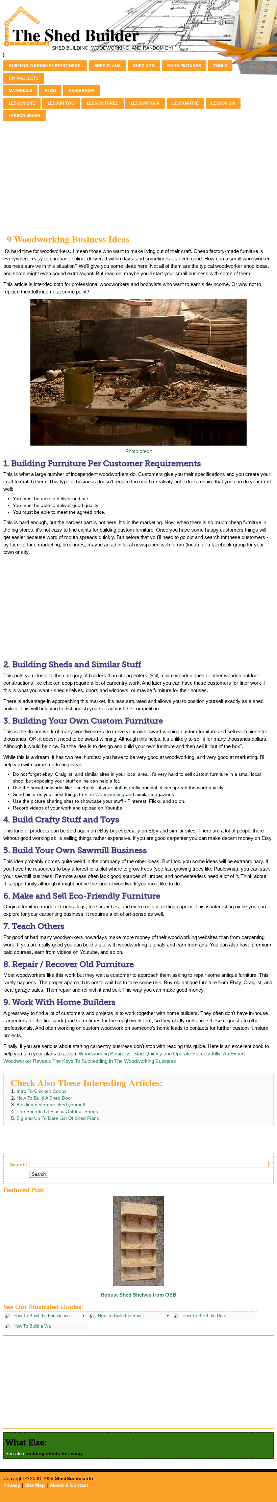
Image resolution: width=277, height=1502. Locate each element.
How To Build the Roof (120, 1315)
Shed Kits (144, 65)
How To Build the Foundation (42, 1315)
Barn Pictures (184, 65)
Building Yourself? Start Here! (45, 65)
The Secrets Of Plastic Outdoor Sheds (57, 1111)
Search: (18, 1164)
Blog (50, 90)
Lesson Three (102, 103)
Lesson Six (223, 103)
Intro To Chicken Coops (42, 1091)
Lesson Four (145, 103)
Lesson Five (185, 103)
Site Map (35, 1485)
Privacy (11, 1485)
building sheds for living (53, 1453)
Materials (20, 90)
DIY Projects (24, 78)
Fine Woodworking (104, 794)
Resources (82, 90)
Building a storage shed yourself (51, 1104)
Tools (220, 65)
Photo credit (138, 451)
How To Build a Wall (33, 1326)
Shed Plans (107, 65)
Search (39, 1174)
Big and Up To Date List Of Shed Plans (58, 1118)
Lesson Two (61, 103)
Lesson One (22, 103)
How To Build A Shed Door (44, 1098)
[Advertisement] (138, 173)
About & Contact (69, 1485)
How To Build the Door (204, 1315)
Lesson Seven (24, 115)
